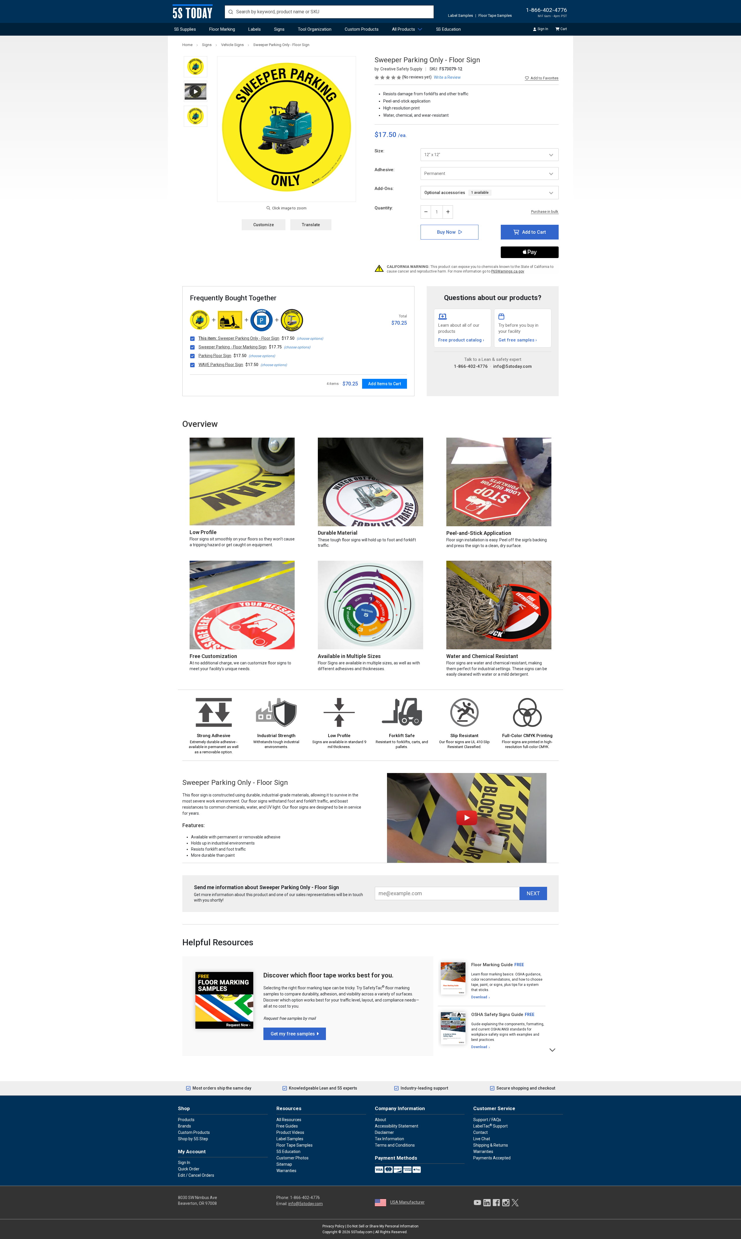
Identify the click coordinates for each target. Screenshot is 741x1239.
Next (552, 1049)
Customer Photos (292, 1158)
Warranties (286, 1170)
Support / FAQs (487, 1119)
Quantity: (384, 208)
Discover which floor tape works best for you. (328, 975)
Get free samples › (517, 340)
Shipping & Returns (490, 1145)
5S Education (448, 29)
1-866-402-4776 (546, 10)
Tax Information (389, 1138)
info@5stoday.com (512, 366)
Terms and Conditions (395, 1145)
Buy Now (446, 232)
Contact (480, 1132)
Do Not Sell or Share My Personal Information (383, 1226)
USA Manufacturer (407, 1202)
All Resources (288, 1119)
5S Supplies (185, 29)
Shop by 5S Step (193, 1138)
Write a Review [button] (447, 77)
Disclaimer (384, 1132)
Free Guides (287, 1126)
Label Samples (460, 15)
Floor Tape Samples (495, 15)
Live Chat (481, 1138)
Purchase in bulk (544, 212)
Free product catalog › (461, 340)
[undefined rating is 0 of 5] (388, 77)
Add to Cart (534, 232)
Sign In (543, 29)
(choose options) (310, 339)
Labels (254, 29)
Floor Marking (222, 29)
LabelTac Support (490, 1125)
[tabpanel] (492, 981)
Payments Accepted (492, 1158)
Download (479, 997)
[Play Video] (195, 91)
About (380, 1119)
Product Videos (290, 1132)
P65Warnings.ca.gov (507, 271)
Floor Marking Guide (492, 964)
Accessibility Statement (396, 1126)
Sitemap (284, 1164)
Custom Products (362, 29)
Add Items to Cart (384, 383)
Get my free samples (293, 1034)
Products (186, 1119)
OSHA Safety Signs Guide (497, 1014)
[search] (329, 12)
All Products (403, 29)
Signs (279, 29)
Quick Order (188, 1169)
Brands (184, 1126)
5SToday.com (362, 1232)
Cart (563, 29)
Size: (379, 150)
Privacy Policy (333, 1226)
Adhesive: (385, 169)
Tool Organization (314, 29)
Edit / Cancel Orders (196, 1175)
